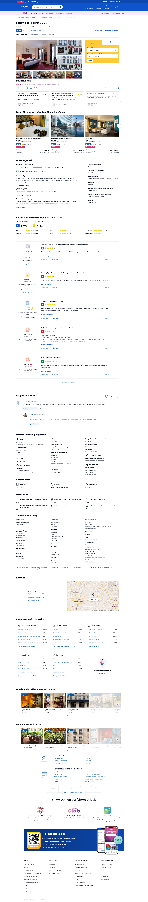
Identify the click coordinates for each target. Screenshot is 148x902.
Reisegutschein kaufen (30, 879)
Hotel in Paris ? (58, 772)
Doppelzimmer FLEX (28, 292)
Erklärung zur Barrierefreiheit (84, 886)
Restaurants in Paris (94, 646)
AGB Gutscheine (80, 882)
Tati (54, 665)
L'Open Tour (56, 643)
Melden (42, 409)
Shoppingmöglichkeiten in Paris (63, 676)
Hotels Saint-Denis (90, 763)
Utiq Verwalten (79, 876)
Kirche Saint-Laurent (24, 639)
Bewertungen (34, 34)
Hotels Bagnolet (58, 763)
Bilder (44, 34)
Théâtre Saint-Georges (25, 672)
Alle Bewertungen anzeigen (67, 382)
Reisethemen (105, 876)
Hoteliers (52, 864)
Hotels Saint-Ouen (59, 758)
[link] (89, 7)
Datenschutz (79, 870)
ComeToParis (57, 630)
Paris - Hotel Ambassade (92, 772)
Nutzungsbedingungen (82, 867)
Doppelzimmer (29, 264)
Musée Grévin (22, 633)
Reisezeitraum (91, 47)
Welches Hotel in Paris (60, 776)
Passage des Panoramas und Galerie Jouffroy (30, 643)
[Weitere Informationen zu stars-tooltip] (46, 23)
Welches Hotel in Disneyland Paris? (95, 779)
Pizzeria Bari (92, 636)
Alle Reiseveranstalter (30, 889)
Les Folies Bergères (24, 659)
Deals (20, 1)
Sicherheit (78, 889)
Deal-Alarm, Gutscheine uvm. (32, 873)
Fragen (51, 34)
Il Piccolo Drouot (93, 633)
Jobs (102, 873)
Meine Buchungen (29, 864)
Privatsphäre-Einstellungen (83, 873)
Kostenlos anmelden (118, 13)
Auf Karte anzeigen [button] (52, 27)
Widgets (52, 867)
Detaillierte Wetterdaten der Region (74, 793)
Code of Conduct (54, 873)
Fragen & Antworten (30, 870)
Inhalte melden (28, 892)
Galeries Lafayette (58, 672)
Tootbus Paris (57, 636)
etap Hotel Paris (89, 781)
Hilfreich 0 (35, 424)
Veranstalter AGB (80, 864)
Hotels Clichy (88, 758)
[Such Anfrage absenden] (61, 7)
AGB (76, 879)
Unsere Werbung (106, 867)
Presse (103, 870)
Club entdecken (105, 13)
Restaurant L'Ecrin (93, 639)
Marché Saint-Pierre (59, 669)
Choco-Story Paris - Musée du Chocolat (30, 636)
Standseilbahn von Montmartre (62, 633)
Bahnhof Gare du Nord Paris (26, 630)
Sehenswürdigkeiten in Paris (26, 646)
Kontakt (104, 1)
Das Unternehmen (106, 864)
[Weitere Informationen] (39, 150)
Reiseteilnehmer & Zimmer (95, 53)
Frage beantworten (31, 409)
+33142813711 (35, 600)
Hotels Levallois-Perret (60, 760)
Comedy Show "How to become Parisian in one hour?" (30, 669)
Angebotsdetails (27, 568)
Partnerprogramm (55, 870)
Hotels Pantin (88, 760)
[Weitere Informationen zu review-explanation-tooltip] (40, 30)
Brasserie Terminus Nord (95, 643)
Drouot (55, 659)
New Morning (22, 665)
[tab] (93, 42)
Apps (25, 886)
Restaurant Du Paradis (95, 630)
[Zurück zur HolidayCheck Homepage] (23, 7)
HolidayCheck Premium (31, 882)
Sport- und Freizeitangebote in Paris (64, 646)
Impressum (78, 892)
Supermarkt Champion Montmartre (64, 662)
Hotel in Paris (58, 774)
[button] (36, 55)
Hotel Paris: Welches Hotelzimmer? (94, 776)
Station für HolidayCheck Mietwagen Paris (102, 506)
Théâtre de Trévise (23, 662)
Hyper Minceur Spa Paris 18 (61, 639)
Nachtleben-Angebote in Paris (27, 676)
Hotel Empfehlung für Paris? (93, 774)
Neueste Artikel (105, 879)
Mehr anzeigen (20, 207)
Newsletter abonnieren (30, 876)
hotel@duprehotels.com (37, 598)
